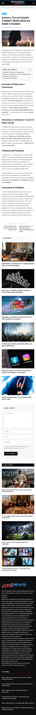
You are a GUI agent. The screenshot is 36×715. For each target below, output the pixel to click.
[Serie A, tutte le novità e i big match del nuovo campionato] (18, 530)
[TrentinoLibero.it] (18, 3)
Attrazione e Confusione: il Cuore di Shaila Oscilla (17, 74)
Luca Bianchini (8, 27)
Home (8, 7)
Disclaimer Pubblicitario (8, 665)
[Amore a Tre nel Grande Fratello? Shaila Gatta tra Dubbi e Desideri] (18, 38)
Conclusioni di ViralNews (10, 78)
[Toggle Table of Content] (29, 69)
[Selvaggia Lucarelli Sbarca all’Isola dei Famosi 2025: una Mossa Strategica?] (18, 305)
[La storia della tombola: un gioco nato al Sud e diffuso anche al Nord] (18, 504)
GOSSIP (4, 13)
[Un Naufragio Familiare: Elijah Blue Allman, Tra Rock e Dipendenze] (18, 332)
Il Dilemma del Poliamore (10, 76)
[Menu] (3, 3)
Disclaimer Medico (20, 665)
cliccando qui (17, 636)
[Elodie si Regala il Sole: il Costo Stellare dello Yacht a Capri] (18, 385)
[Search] (33, 3)
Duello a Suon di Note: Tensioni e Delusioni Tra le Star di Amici (10, 228)
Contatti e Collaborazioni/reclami (20, 663)
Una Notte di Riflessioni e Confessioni (13, 72)
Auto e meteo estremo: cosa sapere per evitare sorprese (18, 703)
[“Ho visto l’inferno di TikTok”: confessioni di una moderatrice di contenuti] (18, 556)
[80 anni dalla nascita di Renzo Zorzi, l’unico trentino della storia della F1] (18, 478)
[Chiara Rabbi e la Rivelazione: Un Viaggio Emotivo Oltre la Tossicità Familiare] (18, 251)
